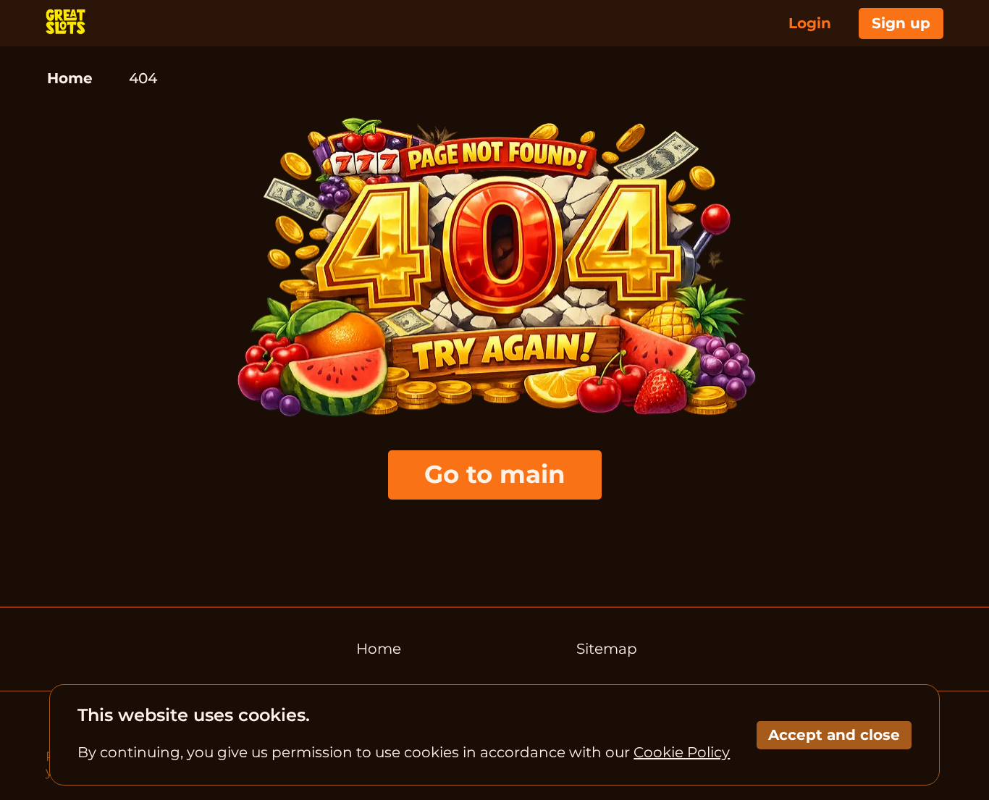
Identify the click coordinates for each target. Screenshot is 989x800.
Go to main (494, 474)
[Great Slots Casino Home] (65, 23)
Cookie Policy (682, 752)
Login (809, 23)
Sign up (901, 23)
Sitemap (606, 648)
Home (70, 78)
